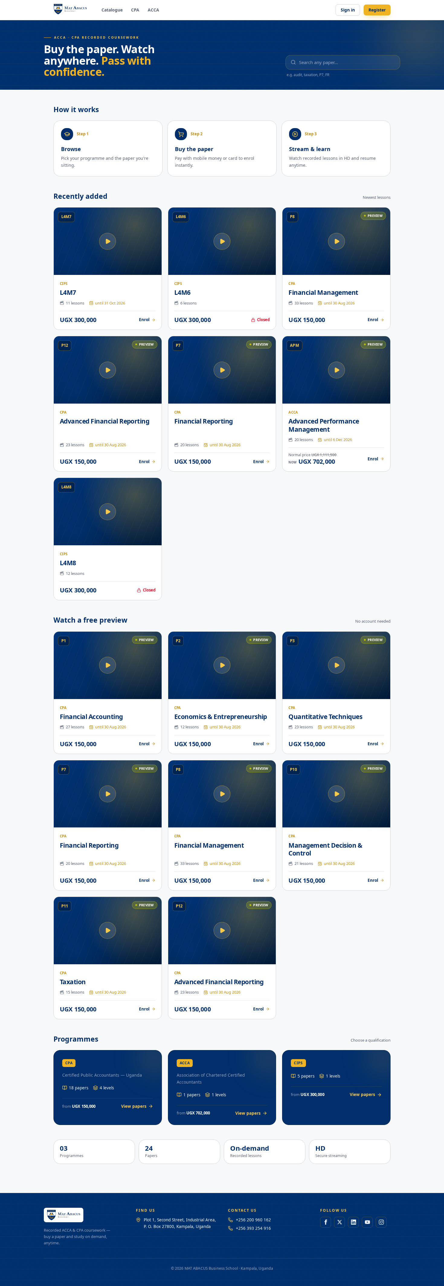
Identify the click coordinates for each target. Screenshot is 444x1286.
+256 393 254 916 (253, 1228)
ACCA (153, 10)
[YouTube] (367, 1222)
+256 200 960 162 (253, 1220)
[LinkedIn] (353, 1222)
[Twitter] (339, 1222)
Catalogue (112, 10)
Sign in (348, 10)
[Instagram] (381, 1222)
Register (377, 10)
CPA (135, 10)
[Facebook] (325, 1222)
